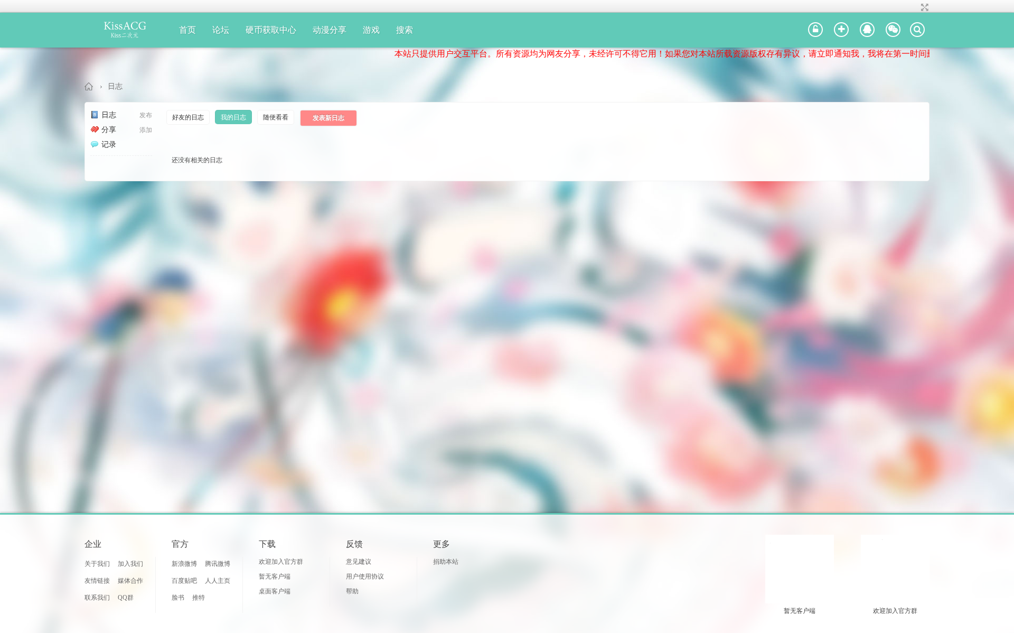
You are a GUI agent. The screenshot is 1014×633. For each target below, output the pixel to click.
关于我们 (97, 563)
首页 (187, 29)
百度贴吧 (184, 580)
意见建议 (358, 561)
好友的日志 (188, 117)
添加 (145, 130)
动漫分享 (329, 29)
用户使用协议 (365, 576)
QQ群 (126, 597)
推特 (198, 597)
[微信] (893, 30)
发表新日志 (328, 118)
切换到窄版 (923, 7)
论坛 (220, 29)
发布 (145, 115)
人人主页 (217, 580)
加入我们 (130, 563)
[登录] (815, 30)
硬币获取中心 (271, 29)
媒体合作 (130, 580)
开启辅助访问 (914, 7)
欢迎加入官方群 (281, 561)
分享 (108, 130)
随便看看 (275, 117)
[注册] (841, 30)
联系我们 (97, 597)
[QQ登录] (867, 30)
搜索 (404, 29)
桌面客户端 (274, 591)
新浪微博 (184, 563)
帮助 (352, 591)
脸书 (178, 597)
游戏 (371, 29)
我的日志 (233, 117)
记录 (108, 144)
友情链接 (97, 580)
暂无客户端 (274, 576)
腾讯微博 (217, 563)
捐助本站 (445, 561)
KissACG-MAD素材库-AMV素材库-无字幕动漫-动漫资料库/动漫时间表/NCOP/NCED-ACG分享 (89, 86)
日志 (115, 86)
